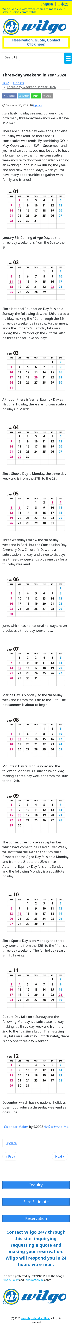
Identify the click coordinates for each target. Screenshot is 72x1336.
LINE (37, 95)
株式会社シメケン (57, 1126)
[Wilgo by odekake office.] (35, 26)
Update (37, 105)
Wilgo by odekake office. (35, 1318)
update (11, 1143)
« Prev (10, 1156)
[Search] (16, 57)
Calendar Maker (16, 1126)
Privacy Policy (10, 1280)
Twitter (25, 95)
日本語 (62, 4)
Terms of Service (34, 1280)
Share (48, 95)
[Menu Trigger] (68, 58)
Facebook (10, 95)
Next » (60, 1156)
